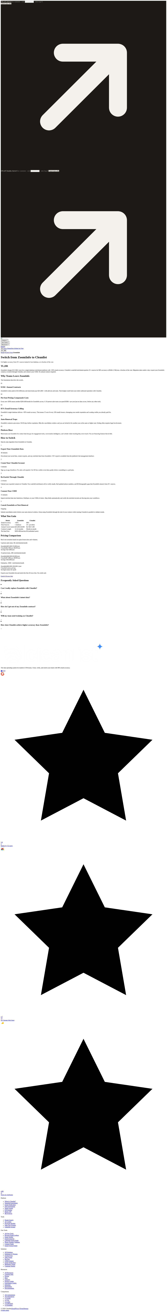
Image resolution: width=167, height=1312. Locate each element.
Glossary (7, 1279)
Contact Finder (9, 1244)
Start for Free (19, 348)
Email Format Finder (11, 1246)
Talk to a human (21, 641)
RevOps (7, 1259)
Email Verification (10, 1205)
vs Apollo (8, 1298)
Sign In (13, 348)
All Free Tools (9, 1233)
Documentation (9, 1288)
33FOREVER (29, 2)
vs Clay (7, 1300)
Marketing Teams (10, 1264)
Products (4, 340)
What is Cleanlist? (10, 1201)
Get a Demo (7, 348)
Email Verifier (9, 1237)
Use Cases (5, 342)
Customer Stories (10, 1266)
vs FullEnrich (9, 1303)
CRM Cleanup (9, 1261)
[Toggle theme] (2, 348)
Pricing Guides (9, 1281)
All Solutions (9, 1252)
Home (3, 352)
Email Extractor (9, 1239)
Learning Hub (9, 1274)
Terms (21, 1308)
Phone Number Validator (12, 1242)
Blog (6, 1278)
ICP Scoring (8, 1210)
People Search (9, 1220)
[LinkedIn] (1, 671)
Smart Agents (9, 1208)
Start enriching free (6, 641)
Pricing (3, 346)
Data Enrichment (10, 1206)
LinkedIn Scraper (10, 1227)
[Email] (4, 671)
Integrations (8, 1286)
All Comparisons (10, 1295)
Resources (5, 344)
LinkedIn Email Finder (12, 1240)
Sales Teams (8, 1257)
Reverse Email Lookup (12, 1235)
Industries (8, 1285)
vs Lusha (7, 1302)
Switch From (9, 352)
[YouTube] (3, 671)
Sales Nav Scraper (10, 1225)
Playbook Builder (10, 1223)
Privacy (17, 1308)
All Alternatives (9, 1296)
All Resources (9, 1273)
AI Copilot (8, 1222)
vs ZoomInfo (9, 1305)
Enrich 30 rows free (7, 576)
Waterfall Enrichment (11, 1203)
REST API (8, 1212)
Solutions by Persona (11, 1254)
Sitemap (25, 1308)
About (13, 1308)
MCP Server (8, 1213)
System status (5, 1310)
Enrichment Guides (10, 1283)
